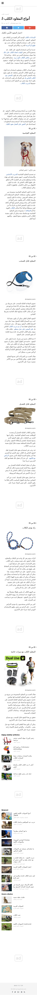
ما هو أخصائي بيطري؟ (20, 831)
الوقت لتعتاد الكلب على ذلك (12, 52)
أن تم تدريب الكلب (15, 326)
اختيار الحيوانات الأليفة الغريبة (22, 867)
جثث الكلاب (16, 915)
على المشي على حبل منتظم (23, 329)
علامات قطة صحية (19, 897)
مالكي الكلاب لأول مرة (21, 58)
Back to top (18, 985)
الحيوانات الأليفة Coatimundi (22, 924)
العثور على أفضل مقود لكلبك (15, 124)
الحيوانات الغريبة (18, 906)
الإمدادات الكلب (30, 37)
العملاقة (28, 211)
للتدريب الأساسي (12, 174)
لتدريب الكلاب (25, 83)
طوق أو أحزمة (30, 45)
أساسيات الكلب (5, 14)
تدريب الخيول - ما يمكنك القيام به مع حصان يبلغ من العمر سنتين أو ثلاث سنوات (23, 860)
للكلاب (12, 208)
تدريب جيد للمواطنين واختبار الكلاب (24, 822)
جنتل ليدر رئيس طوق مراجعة (22, 774)
